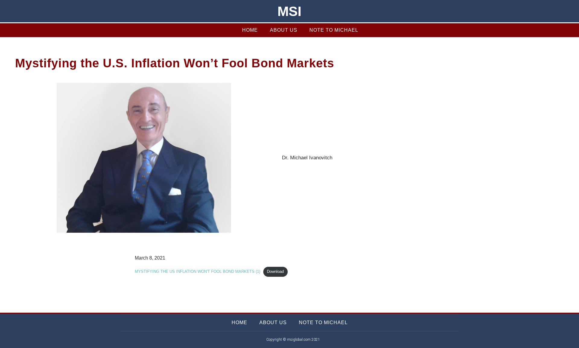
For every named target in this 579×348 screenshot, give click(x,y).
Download (275, 271)
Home (250, 30)
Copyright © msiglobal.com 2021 (293, 339)
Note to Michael (333, 30)
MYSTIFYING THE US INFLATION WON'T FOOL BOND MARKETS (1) (197, 271)
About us (283, 30)
